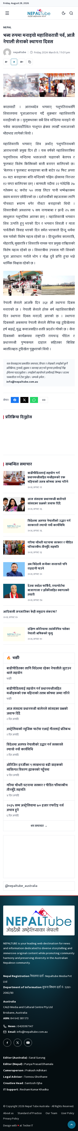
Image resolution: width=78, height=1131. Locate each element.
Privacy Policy (11, 1118)
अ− (6, 62)
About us (8, 1113)
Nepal (7, 27)
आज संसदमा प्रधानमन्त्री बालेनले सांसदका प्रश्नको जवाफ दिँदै (47, 501)
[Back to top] (72, 1125)
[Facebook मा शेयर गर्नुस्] (15, 400)
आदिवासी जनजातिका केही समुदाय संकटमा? (30, 611)
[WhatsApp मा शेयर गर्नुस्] (34, 400)
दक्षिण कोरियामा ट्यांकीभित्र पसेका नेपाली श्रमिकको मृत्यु (49, 631)
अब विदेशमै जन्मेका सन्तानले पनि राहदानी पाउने (47, 566)
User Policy (67, 1113)
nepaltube (19, 52)
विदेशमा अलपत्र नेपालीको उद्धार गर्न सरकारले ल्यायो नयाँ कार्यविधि (49, 523)
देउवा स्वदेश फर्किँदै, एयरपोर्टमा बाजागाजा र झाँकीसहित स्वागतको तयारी (48, 590)
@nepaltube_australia (21, 886)
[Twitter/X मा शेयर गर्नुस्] (24, 400)
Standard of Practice (30, 1113)
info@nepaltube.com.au (22, 381)
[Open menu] (7, 13)
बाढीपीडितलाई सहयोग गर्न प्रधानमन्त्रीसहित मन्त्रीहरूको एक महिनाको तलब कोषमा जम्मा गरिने (48, 477)
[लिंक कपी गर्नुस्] (44, 400)
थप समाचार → (39, 825)
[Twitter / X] (18, 1043)
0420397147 (25, 1026)
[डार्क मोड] (63, 13)
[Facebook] (7, 1043)
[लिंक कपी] (29, 62)
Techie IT (28, 1125)
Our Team (51, 1113)
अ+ (21, 62)
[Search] (71, 13)
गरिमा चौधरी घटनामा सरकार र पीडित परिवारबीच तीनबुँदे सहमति (50, 545)
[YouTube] (28, 1043)
